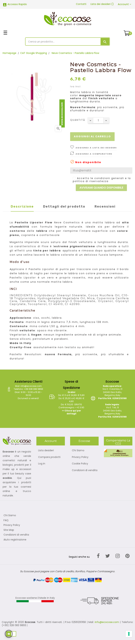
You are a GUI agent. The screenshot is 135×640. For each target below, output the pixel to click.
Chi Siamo (78, 450)
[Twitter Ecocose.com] (107, 556)
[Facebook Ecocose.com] (98, 556)
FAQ (6, 520)
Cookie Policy (80, 463)
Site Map (9, 530)
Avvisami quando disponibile (101, 188)
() (102, 4)
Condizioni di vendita (84, 470)
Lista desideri (46, 450)
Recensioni (105, 206)
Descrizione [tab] (22, 206)
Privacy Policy (80, 457)
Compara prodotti (49, 457)
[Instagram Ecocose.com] (118, 556)
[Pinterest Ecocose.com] (127, 556)
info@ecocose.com (107, 622)
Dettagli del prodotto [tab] (64, 206)
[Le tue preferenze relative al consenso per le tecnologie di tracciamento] (129, 634)
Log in (41, 463)
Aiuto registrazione (15, 539)
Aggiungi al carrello (92, 136)
